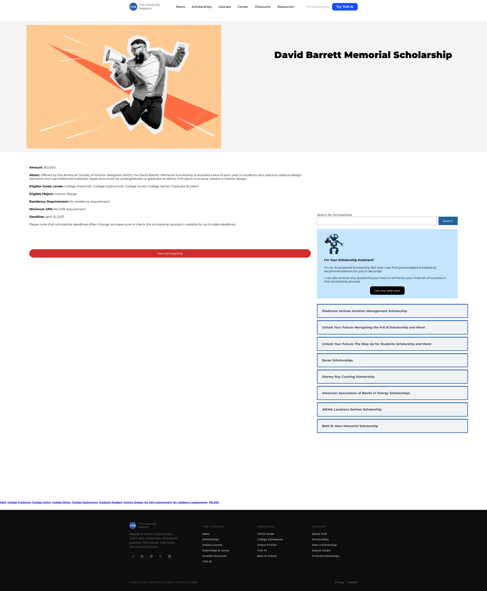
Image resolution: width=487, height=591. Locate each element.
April (3, 502)
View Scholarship (170, 253)
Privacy (339, 582)
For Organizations (317, 6)
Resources (287, 7)
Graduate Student (110, 502)
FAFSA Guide (265, 534)
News (180, 7)
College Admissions (270, 539)
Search (448, 221)
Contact (353, 582)
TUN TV (262, 550)
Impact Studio (321, 550)
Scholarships (202, 7)
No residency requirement (190, 502)
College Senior (61, 502)
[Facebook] (151, 556)
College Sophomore (85, 502)
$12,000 (214, 502)
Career (243, 7)
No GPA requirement (158, 502)
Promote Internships (325, 556)
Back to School (267, 556)
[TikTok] (133, 556)
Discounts (263, 7)
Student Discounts (214, 556)
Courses (225, 7)
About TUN (319, 534)
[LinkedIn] (169, 556)
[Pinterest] (142, 556)
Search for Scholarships (334, 215)
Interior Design (133, 502)
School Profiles (267, 545)
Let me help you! (387, 290)
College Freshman (19, 502)
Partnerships (320, 539)
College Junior (41, 502)
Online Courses (212, 545)
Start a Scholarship (324, 545)
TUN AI (207, 561)
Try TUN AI (344, 7)
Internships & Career (216, 550)
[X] (160, 556)
